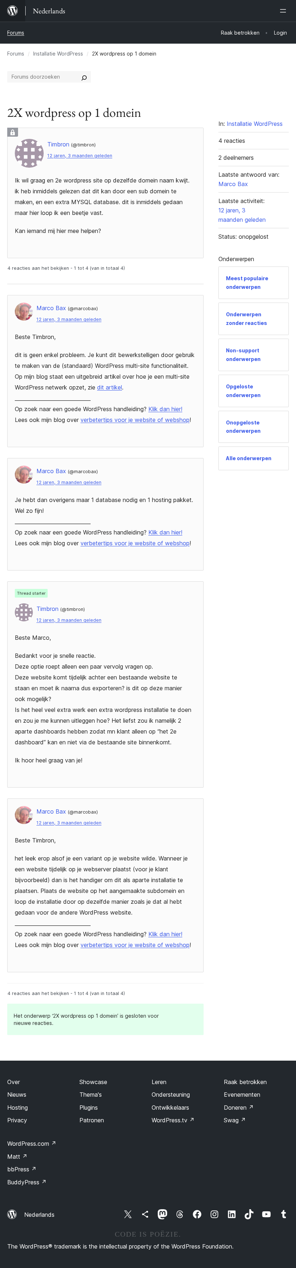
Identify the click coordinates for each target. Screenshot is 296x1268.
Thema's (90, 1094)
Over (13, 1082)
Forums (15, 33)
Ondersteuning (171, 1094)
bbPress (21, 1169)
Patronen (91, 1120)
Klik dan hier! (165, 409)
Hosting (17, 1107)
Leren (159, 1082)
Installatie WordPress (58, 53)
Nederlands (39, 1214)
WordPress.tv (173, 1120)
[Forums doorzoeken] (84, 77)
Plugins (88, 1107)
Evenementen (242, 1094)
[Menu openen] (284, 11)
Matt (17, 1156)
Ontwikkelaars (170, 1107)
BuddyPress (27, 1182)
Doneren (239, 1107)
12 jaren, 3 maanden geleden (79, 155)
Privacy (17, 1120)
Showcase (93, 1082)
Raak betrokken (245, 1082)
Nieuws (16, 1094)
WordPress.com (31, 1143)
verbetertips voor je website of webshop (135, 419)
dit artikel (109, 387)
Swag (235, 1120)
